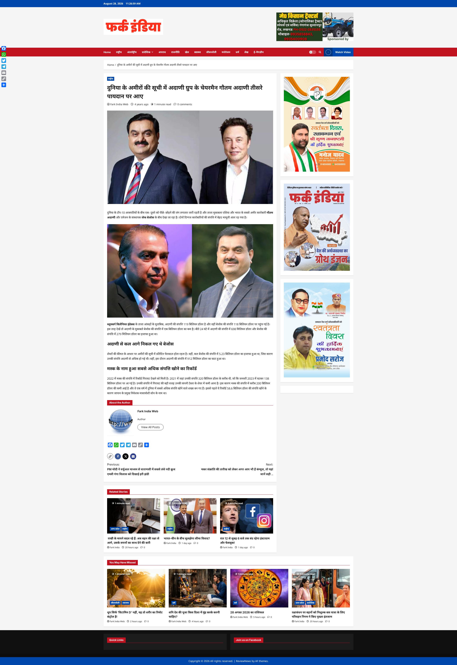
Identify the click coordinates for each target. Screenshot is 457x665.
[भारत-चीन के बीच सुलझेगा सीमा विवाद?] (190, 516)
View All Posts (150, 427)
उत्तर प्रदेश (300, 602)
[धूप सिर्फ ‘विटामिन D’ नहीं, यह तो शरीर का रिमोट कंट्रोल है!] (136, 588)
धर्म (237, 52)
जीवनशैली (211, 52)
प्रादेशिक (146, 52)
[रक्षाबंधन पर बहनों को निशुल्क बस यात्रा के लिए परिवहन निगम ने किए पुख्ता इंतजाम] (321, 588)
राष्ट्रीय (119, 52)
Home (107, 52)
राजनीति (175, 52)
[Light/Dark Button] (312, 52)
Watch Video (343, 51)
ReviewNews (243, 661)
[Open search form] (320, 52)
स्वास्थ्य (197, 52)
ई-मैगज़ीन (259, 52)
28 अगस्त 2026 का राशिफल (247, 612)
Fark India (115, 547)
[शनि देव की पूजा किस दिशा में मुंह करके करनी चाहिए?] (198, 588)
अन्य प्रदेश (115, 528)
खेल (187, 52)
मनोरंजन (226, 52)
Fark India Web (119, 104)
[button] (110, 456)
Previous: (141, 469)
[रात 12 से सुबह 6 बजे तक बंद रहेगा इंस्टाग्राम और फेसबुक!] (246, 516)
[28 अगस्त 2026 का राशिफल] (259, 588)
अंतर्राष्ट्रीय (132, 52)
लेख (246, 52)
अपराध (162, 52)
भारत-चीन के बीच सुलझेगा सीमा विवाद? (187, 538)
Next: (237, 469)
